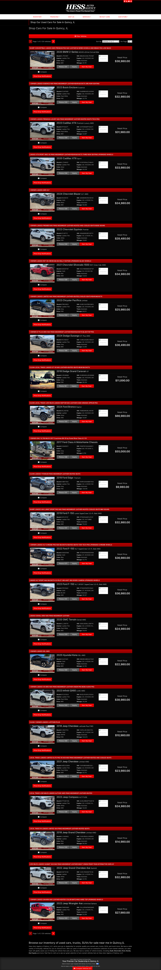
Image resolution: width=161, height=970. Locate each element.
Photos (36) (63, 351)
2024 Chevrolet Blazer (72, 194)
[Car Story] (108, 58)
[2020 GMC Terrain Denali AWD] (42, 628)
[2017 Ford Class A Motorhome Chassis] (42, 450)
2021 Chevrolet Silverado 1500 (81, 264)
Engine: (79, 58)
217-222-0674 (97, 966)
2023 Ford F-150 (82, 584)
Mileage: (79, 63)
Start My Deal (86, 67)
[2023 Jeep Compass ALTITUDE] (42, 805)
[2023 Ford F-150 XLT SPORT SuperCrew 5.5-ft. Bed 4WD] (42, 592)
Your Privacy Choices (91, 963)
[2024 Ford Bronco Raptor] (42, 415)
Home (71, 959)
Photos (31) (63, 67)
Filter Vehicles (81, 36)
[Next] (53, 41)
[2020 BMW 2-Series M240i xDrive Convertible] (42, 60)
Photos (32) (63, 315)
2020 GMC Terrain (71, 619)
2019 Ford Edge (69, 477)
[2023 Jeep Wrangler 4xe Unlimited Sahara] (42, 912)
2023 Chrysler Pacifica (72, 300)
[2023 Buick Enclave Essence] (42, 96)
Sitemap (83, 963)
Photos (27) (63, 563)
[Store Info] (127, 1)
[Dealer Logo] (80, 8)
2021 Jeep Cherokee (73, 761)
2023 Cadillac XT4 (75, 123)
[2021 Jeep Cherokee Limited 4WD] (42, 770)
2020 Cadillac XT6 (69, 158)
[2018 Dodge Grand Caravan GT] (42, 379)
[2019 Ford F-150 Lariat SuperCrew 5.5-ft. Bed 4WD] (42, 521)
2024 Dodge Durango (73, 335)
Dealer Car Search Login (67, 963)
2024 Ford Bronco (69, 406)
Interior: (59, 58)
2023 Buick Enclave (71, 87)
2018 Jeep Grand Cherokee (76, 832)
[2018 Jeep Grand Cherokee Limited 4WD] (42, 841)
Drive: (58, 63)
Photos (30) (63, 670)
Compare (43, 72)
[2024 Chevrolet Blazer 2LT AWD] (42, 202)
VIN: (78, 56)
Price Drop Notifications (42, 76)
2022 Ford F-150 (79, 548)
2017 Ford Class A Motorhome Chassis (77, 442)
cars (96, 946)
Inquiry (74, 67)
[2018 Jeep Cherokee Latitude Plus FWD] (42, 734)
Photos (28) (63, 280)
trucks (101, 946)
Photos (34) (63, 138)
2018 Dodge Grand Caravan (73, 371)
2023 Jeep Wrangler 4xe (77, 903)
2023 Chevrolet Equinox (73, 229)
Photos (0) (63, 386)
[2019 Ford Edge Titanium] (42, 486)
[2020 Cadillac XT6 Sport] (42, 167)
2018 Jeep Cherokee (75, 726)
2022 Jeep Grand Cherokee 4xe (77, 868)
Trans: (79, 60)
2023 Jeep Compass (72, 797)
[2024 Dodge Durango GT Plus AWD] (42, 344)
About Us (76, 959)
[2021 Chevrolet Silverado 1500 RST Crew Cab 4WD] (42, 273)
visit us (55, 953)
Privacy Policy (88, 959)
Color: (59, 60)
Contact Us (81, 959)
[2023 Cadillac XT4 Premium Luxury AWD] (42, 131)
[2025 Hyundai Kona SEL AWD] (42, 663)
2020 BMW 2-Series (78, 52)
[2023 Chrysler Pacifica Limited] (42, 308)
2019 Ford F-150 (79, 513)
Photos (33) (63, 102)
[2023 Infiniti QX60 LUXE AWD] (42, 699)
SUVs (106, 946)
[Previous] (30, 41)
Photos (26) (63, 209)
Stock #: (59, 56)
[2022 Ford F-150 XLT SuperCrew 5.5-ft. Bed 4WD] (42, 557)
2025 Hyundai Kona (71, 655)
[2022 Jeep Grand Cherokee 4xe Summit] (42, 876)
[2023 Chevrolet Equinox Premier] (42, 238)
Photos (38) (63, 457)
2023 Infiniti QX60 (71, 690)
